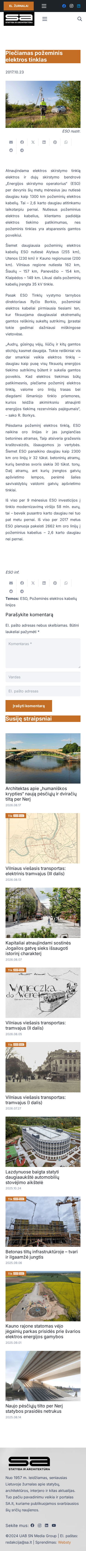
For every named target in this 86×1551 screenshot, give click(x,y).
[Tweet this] (33, 142)
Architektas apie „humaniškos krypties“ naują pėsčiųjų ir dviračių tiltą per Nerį (41, 794)
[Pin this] (55, 142)
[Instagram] (71, 6)
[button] (79, 19)
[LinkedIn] (78, 6)
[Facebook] (64, 6)
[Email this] (11, 142)
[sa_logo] (19, 19)
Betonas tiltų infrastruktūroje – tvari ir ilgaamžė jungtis (42, 1254)
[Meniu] (44, 6)
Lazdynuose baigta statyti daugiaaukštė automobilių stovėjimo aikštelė (32, 1177)
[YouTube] (54, 1525)
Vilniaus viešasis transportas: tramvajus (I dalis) (36, 1099)
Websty (64, 1542)
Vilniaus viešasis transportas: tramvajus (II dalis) (36, 1025)
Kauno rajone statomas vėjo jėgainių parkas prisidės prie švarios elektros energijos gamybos (43, 1331)
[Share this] (22, 142)
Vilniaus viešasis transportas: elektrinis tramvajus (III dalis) (36, 871)
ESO (23, 598)
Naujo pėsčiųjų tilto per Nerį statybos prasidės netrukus (34, 1408)
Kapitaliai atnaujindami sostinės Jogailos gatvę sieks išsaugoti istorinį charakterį (38, 948)
